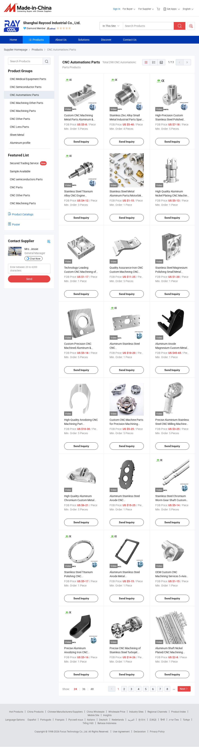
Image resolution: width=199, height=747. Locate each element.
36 (83, 689)
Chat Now (35, 258)
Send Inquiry (81, 141)
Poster (16, 224)
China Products (35, 711)
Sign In (116, 8)
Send (29, 279)
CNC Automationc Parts (24, 95)
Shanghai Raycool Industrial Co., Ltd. (51, 23)
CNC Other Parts (20, 119)
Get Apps (171, 8)
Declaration (140, 731)
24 (75, 689)
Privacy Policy (157, 731)
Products (38, 39)
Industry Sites (136, 711)
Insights (107, 715)
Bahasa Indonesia (107, 723)
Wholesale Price (116, 711)
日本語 (152, 719)
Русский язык (75, 719)
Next (182, 689)
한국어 (141, 719)
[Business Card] (48, 241)
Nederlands (118, 719)
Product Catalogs (22, 214)
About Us (60, 39)
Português (45, 719)
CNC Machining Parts (23, 111)
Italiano (91, 719)
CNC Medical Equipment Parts (28, 79)
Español (32, 719)
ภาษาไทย (174, 719)
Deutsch (103, 719)
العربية (131, 719)
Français (59, 719)
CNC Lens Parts (19, 127)
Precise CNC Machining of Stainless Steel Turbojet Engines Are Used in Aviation (127, 652)
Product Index (178, 711)
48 (92, 689)
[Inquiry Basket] (159, 8)
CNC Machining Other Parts (26, 103)
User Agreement (121, 731)
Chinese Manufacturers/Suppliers (65, 711)
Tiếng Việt (88, 723)
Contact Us (129, 39)
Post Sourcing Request (191, 26)
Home (13, 39)
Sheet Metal (17, 135)
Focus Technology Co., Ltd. (74, 731)
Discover (106, 39)
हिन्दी (163, 719)
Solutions (83, 39)
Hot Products (16, 711)
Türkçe (186, 719)
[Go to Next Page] (187, 62)
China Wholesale (95, 711)
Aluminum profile (20, 143)
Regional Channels (157, 711)
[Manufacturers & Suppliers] (29, 7)
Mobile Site (93, 715)
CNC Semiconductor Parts (25, 87)
